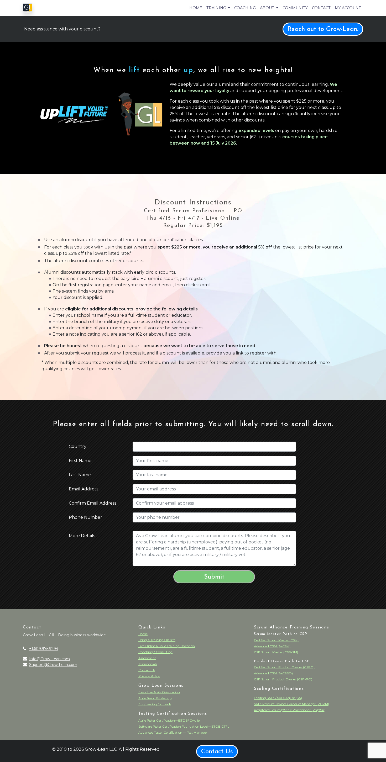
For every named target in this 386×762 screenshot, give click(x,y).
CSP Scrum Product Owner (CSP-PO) (283, 679)
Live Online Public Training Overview (166, 646)
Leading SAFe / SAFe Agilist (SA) (278, 698)
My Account (348, 8)
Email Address (83, 488)
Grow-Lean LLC (101, 749)
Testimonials (147, 664)
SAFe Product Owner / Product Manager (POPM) (291, 704)
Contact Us (146, 670)
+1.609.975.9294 (43, 648)
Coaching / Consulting (155, 652)
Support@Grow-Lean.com (53, 664)
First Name (80, 460)
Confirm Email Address (92, 503)
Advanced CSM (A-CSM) (272, 646)
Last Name (80, 474)
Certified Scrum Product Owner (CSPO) (284, 667)
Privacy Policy (149, 676)
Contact (321, 8)
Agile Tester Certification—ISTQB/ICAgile (169, 720)
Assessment (147, 658)
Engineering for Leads (154, 704)
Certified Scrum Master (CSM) (276, 640)
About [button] (267, 8)
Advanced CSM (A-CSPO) (273, 673)
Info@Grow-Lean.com (49, 659)
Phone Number (85, 517)
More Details (82, 535)
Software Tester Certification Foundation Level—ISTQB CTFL (183, 726)
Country (77, 446)
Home (195, 8)
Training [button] (216, 8)
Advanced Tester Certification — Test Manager (172, 732)
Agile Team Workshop (154, 698)
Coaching (245, 8)
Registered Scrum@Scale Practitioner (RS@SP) (289, 710)
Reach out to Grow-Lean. (323, 29)
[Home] (27, 8)
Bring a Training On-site (156, 640)
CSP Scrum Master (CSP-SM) (276, 652)
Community (295, 8)
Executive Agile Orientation (159, 692)
